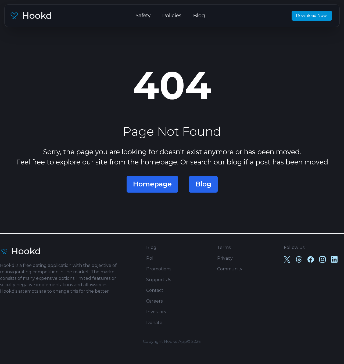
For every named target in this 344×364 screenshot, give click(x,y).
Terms (224, 247)
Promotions (158, 268)
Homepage (152, 184)
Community (229, 268)
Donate (154, 322)
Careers (154, 301)
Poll (150, 258)
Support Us (158, 279)
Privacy (225, 258)
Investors (156, 311)
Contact (154, 290)
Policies (171, 15)
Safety (143, 15)
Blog (199, 15)
